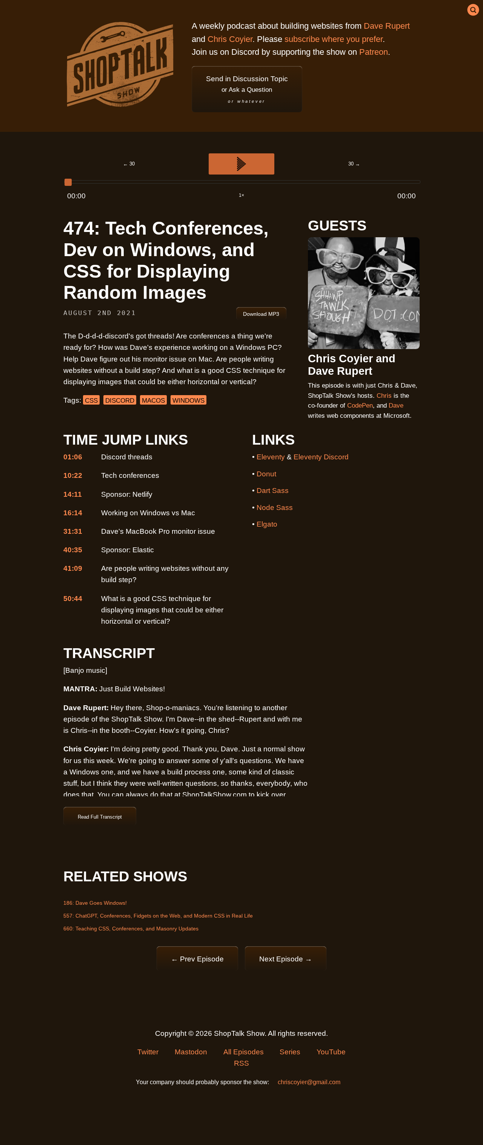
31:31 (72, 531)
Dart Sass (273, 490)
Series (290, 1052)
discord (119, 400)
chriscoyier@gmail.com (309, 1082)
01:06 (72, 457)
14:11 (72, 494)
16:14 (72, 513)
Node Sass (275, 507)
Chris (384, 395)
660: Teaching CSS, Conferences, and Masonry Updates (130, 929)
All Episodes (243, 1052)
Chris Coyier (230, 39)
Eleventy (271, 457)
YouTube (331, 1052)
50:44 (72, 599)
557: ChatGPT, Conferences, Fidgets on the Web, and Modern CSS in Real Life (158, 916)
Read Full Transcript (100, 817)
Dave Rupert (387, 26)
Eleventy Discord (321, 457)
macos (153, 400)
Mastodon (191, 1052)
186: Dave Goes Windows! (95, 903)
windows (188, 400)
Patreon (373, 52)
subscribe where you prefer (334, 39)
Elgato (267, 524)
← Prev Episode (197, 959)
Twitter (147, 1052)
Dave (396, 405)
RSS (241, 1063)
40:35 (72, 550)
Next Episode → (285, 959)
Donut (266, 474)
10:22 (72, 475)
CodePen (360, 405)
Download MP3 (261, 314)
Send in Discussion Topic (247, 89)
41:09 (72, 568)
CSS (91, 400)
